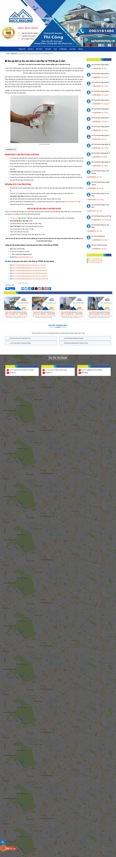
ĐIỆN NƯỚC (14, 53)
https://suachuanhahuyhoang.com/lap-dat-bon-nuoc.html (29, 265)
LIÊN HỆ (80, 49)
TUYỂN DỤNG (63, 49)
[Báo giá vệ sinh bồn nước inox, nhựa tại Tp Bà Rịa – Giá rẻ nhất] (44, 303)
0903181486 (97, 68)
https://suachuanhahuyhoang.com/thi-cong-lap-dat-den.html (30, 279)
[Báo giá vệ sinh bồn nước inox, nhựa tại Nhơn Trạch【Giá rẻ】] (100, 303)
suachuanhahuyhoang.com (25, 257)
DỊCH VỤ (31, 49)
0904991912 (97, 249)
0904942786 (97, 130)
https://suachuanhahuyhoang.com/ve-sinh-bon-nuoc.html (29, 268)
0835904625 (97, 77)
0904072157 (97, 148)
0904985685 (97, 240)
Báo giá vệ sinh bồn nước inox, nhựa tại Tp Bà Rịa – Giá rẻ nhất (44, 313)
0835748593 (97, 95)
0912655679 (97, 157)
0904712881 (92, 199)
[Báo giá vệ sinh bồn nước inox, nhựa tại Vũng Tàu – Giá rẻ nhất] (16, 303)
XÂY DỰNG (48, 49)
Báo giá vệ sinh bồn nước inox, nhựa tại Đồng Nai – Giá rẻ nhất (72, 313)
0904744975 (97, 220)
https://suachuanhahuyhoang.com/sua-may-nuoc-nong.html (29, 276)
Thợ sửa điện (14, 218)
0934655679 (92, 231)
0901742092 (97, 86)
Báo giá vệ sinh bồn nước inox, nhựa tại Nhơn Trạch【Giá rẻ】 (99, 313)
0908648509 (92, 188)
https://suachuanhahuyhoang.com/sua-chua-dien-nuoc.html (29, 273)
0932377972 (97, 139)
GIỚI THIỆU (72, 49)
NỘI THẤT (39, 49)
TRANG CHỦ (21, 49)
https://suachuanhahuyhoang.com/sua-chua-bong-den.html (29, 270)
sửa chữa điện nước (72, 201)
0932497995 (97, 104)
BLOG (55, 49)
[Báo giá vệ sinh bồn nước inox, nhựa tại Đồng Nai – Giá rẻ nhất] (72, 303)
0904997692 (97, 121)
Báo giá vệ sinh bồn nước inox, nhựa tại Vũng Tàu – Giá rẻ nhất (16, 313)
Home (8, 53)
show (14, 149)
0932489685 (92, 177)
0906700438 (97, 166)
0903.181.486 (11, 848)
